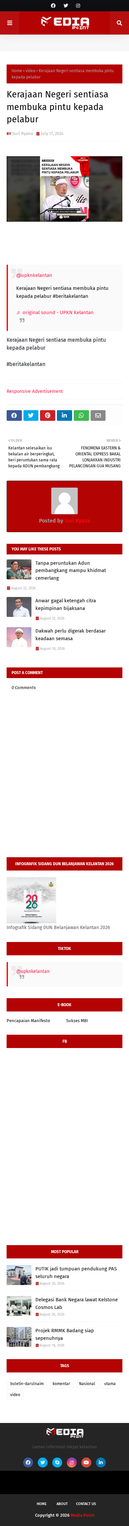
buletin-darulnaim (27, 1383)
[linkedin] (101, 1462)
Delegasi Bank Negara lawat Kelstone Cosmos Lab (76, 1303)
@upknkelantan (34, 275)
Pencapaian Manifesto (28, 1020)
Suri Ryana (22, 133)
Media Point (82, 1515)
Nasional (87, 1383)
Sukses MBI (77, 1020)
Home (17, 70)
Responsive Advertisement (35, 391)
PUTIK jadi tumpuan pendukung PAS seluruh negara (76, 1272)
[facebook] (53, 6)
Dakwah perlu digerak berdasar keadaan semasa (70, 635)
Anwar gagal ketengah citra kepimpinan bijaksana (65, 604)
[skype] (57, 1462)
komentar (61, 1383)
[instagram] (77, 6)
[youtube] (86, 1462)
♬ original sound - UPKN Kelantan (55, 312)
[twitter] (66, 6)
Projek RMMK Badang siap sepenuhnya (64, 1334)
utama (110, 1383)
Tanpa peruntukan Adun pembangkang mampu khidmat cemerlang (70, 570)
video (30, 70)
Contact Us (86, 1504)
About (62, 1504)
